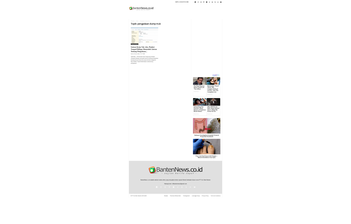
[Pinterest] (204, 2)
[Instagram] (201, 2)
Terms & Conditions (215, 195)
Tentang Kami (186, 195)
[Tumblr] (212, 2)
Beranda (132, 21)
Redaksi (166, 195)
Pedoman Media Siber (175, 195)
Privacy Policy (205, 195)
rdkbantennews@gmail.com (179, 183)
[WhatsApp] (218, 2)
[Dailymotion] (195, 2)
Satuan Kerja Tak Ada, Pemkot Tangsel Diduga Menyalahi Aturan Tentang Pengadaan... (144, 49)
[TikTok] (209, 2)
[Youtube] (221, 2)
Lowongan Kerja (196, 195)
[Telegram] (207, 2)
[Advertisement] (189, 8)
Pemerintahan (134, 44)
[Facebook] (198, 2)
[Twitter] (215, 2)
